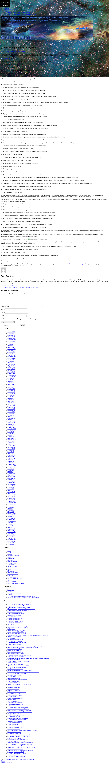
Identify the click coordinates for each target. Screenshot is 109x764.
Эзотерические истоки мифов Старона (18, 607)
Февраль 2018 (11, 476)
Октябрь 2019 (11, 446)
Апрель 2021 (11, 418)
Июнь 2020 (10, 433)
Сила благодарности (13, 701)
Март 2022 (10, 401)
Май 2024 (10, 362)
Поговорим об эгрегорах (14, 622)
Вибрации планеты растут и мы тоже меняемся (21, 705)
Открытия (10, 575)
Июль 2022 (10, 395)
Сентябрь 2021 (11, 410)
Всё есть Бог (11, 624)
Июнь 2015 (10, 525)
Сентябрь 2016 (11, 502)
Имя (2, 309)
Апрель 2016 (11, 510)
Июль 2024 (10, 359)
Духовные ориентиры (13, 659)
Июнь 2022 (10, 396)
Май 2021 (10, 416)
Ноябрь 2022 (11, 390)
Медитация (10, 571)
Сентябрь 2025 (11, 339)
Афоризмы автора (12, 686)
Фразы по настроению (14, 650)
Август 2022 (11, 393)
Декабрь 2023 (11, 370)
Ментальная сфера (12, 572)
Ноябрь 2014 (11, 536)
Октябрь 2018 (11, 464)
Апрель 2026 (11, 335)
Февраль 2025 (11, 349)
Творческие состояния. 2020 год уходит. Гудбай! (21, 747)
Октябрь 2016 (11, 501)
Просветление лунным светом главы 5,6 (19, 604)
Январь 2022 (11, 404)
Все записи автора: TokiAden (9, 285)
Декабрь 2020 (11, 424)
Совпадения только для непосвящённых (19, 710)
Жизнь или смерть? (13, 566)
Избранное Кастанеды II (14, 618)
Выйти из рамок (12, 662)
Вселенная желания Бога (14, 649)
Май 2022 (10, 398)
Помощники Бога (12, 577)
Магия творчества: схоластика (9, 287)
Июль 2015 (10, 524)
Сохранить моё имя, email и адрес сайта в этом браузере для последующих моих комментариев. (30, 319)
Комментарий (5, 306)
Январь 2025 (11, 350)
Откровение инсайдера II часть (16, 745)
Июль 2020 (10, 432)
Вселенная (10, 558)
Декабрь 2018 (11, 461)
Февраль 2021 (11, 421)
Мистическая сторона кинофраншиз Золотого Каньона (23, 647)
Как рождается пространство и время (18, 626)
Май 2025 (10, 346)
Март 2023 (10, 384)
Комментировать (21, 51)
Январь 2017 (11, 496)
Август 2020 (11, 430)
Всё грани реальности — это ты (16, 692)
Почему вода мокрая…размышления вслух (19, 744)
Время (9, 557)
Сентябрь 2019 (11, 447)
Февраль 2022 (11, 402)
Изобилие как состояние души (76, 264)
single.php (5, 5)
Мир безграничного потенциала (16, 633)
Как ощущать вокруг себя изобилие (17, 627)
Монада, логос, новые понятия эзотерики (19, 12)
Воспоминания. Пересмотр (15, 725)
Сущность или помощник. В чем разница (19, 712)
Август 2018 (11, 467)
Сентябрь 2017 (11, 484)
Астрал (9, 554)
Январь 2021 (11, 422)
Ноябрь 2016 (11, 499)
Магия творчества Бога (14, 636)
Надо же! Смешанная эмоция (15, 664)
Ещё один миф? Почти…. (14, 675)
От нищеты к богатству (14, 693)
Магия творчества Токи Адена (16, 630)
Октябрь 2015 (11, 519)
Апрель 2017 (11, 492)
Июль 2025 (10, 342)
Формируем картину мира (15, 621)
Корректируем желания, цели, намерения (19, 670)
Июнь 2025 (10, 344)
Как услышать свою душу (14, 695)
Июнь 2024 (10, 361)
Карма (9, 569)
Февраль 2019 (11, 458)
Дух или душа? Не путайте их (16, 741)
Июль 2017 (10, 487)
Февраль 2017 (11, 495)
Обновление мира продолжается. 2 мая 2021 (20, 736)
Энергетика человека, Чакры (15, 583)
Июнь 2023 (10, 379)
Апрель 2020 (11, 436)
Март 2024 (10, 366)
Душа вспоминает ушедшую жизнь (17, 707)
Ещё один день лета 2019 (14, 721)
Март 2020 (10, 438)
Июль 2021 (10, 413)
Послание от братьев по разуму (16, 667)
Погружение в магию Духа (15, 652)
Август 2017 (11, 485)
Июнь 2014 (10, 544)
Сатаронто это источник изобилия (17, 739)
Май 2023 (10, 381)
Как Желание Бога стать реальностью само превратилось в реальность (27, 635)
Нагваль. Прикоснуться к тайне (16, 753)
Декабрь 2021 (11, 406)
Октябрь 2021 (11, 409)
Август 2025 (11, 341)
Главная (6, 8)
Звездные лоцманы (13, 568)
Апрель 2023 (11, 382)
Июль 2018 (10, 469)
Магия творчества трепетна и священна (19, 684)
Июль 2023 (10, 378)
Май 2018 (10, 472)
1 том (9, 551)
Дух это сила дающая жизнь (15, 704)
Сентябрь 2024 (11, 356)
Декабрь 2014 (11, 535)
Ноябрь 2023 (11, 372)
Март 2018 (10, 475)
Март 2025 (10, 347)
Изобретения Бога (12, 724)
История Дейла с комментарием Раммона (19, 661)
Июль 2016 (10, 505)
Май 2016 (10, 509)
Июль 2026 (10, 333)
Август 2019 (11, 449)
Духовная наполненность (14, 644)
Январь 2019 (11, 459)
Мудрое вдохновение (13, 678)
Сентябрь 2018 (11, 465)
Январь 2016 (11, 515)
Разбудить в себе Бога (13, 690)
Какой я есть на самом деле (15, 669)
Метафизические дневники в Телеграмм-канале (21, 609)
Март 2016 (10, 512)
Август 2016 (11, 504)
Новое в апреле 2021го (14, 738)
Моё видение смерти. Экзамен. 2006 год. (19, 666)
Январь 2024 (11, 369)
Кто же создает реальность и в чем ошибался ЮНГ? (22, 610)
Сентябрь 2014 (11, 539)
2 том (9, 552)
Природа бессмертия (13, 682)
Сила (8, 580)
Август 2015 (11, 522)
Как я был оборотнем (13, 687)
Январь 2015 (11, 533)
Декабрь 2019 (11, 442)
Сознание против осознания (15, 755)
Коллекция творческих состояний (17, 679)
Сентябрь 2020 (11, 429)
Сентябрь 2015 (11, 521)
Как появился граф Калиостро (16, 756)
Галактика (10, 560)
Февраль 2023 (11, 386)
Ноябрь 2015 (11, 518)
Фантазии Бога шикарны (14, 641)
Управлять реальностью (14, 732)
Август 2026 (11, 332)
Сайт (2, 315)
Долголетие (10, 564)
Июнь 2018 (10, 470)
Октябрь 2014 (11, 538)
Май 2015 (10, 527)
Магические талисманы (14, 615)
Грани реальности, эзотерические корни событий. (19, 759)
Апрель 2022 (11, 399)
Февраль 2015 (11, 532)
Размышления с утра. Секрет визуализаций (20, 742)
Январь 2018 (11, 478)
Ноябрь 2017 (11, 481)
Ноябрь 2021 (11, 407)
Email (3, 312)
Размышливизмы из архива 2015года (18, 709)
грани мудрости (11, 51)
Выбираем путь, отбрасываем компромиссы (20, 750)
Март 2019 (10, 456)
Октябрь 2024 (11, 355)
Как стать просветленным (15, 749)
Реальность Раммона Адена (15, 578)
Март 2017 (10, 493)
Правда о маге (11, 616)
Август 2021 (11, 412)
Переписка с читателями (14, 612)
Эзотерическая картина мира (15, 613)
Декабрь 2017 (11, 479)
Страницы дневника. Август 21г (17, 727)
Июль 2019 (10, 450)
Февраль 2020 (11, 439)
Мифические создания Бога (15, 639)
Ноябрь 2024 (11, 353)
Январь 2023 (11, 387)
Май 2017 (10, 490)
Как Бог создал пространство (15, 715)
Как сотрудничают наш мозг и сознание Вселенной (22, 730)
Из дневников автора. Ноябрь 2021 (17, 718)
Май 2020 (10, 435)
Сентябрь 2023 (11, 375)
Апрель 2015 (11, 529)
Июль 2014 (10, 542)
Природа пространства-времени (16, 719)
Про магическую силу (13, 716)
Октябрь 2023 (11, 373)
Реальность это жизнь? (14, 713)
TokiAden (3, 51)
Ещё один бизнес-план (10, 9)
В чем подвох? (11, 638)
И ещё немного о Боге (13, 676)
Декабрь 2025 (11, 338)
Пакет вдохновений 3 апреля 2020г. (29, 287)
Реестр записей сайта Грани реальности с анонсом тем (20, 14)
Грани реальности (12, 563)
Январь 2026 (11, 336)
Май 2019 (10, 453)
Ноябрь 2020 (11, 426)
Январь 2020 (11, 441)
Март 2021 (10, 419)
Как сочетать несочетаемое (15, 698)
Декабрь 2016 (11, 498)
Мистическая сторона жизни (15, 653)
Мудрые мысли (11, 699)
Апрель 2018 (11, 473)
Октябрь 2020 (11, 427)
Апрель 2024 (11, 364)
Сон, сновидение (12, 581)
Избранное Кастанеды (13, 619)
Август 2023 (11, 376)
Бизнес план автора (13, 689)
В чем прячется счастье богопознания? (18, 735)
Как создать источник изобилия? (17, 673)
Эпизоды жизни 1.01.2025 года (16, 632)
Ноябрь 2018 (11, 462)
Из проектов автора (13, 681)
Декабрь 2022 (11, 389)
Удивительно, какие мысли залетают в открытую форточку (24, 646)
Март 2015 (10, 530)
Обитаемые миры (12, 574)
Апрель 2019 (11, 455)
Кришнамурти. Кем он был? (15, 752)
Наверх (3, 761)
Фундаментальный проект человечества (19, 655)
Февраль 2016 (11, 513)
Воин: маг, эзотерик (13, 555)
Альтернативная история (14, 722)
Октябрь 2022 (11, 392)
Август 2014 (11, 541)
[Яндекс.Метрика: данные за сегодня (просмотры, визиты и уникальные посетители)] (6, 762)
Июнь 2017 (10, 489)
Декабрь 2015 (11, 516)
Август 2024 (11, 358)
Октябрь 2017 (11, 482)
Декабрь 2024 (11, 352)
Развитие (6, 11)
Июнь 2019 (10, 452)
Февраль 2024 (11, 367)
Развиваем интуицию (13, 729)
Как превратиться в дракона (15, 656)
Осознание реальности (14, 733)
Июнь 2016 (10, 507)
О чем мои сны (11, 696)
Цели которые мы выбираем (15, 702)
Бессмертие (10, 590)
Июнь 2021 (10, 415)
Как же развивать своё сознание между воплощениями (23, 672)
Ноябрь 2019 (11, 444)
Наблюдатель (11, 629)
